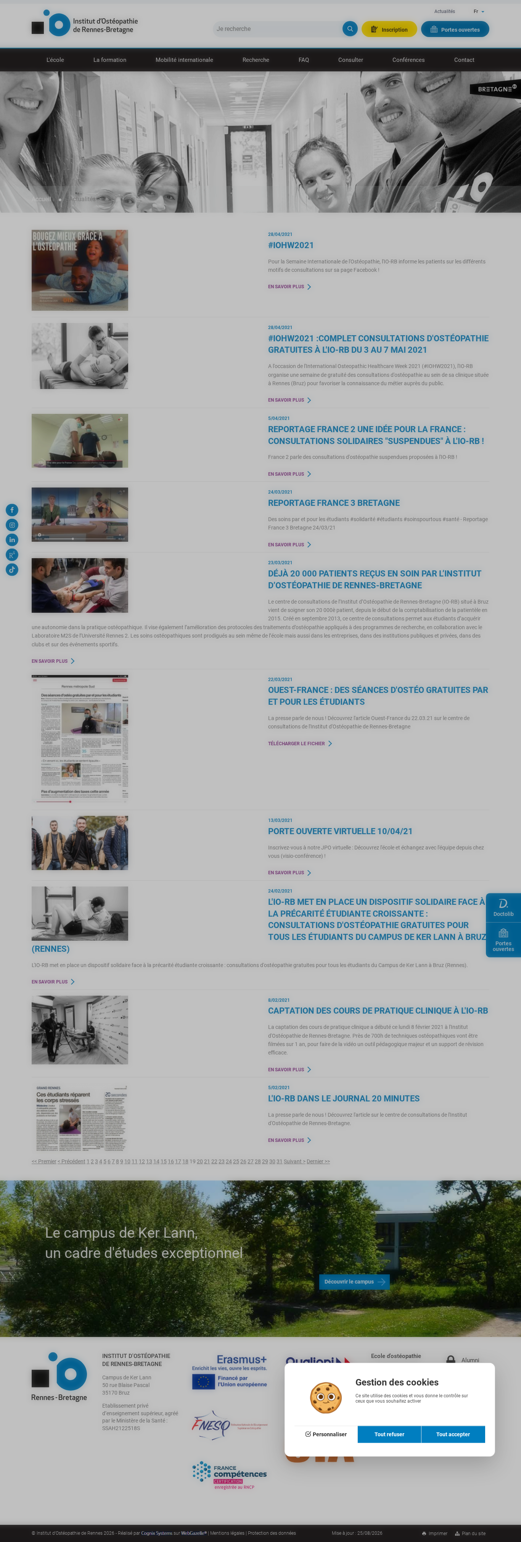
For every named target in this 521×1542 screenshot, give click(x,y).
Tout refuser (389, 1434)
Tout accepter (453, 1434)
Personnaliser (330, 1434)
